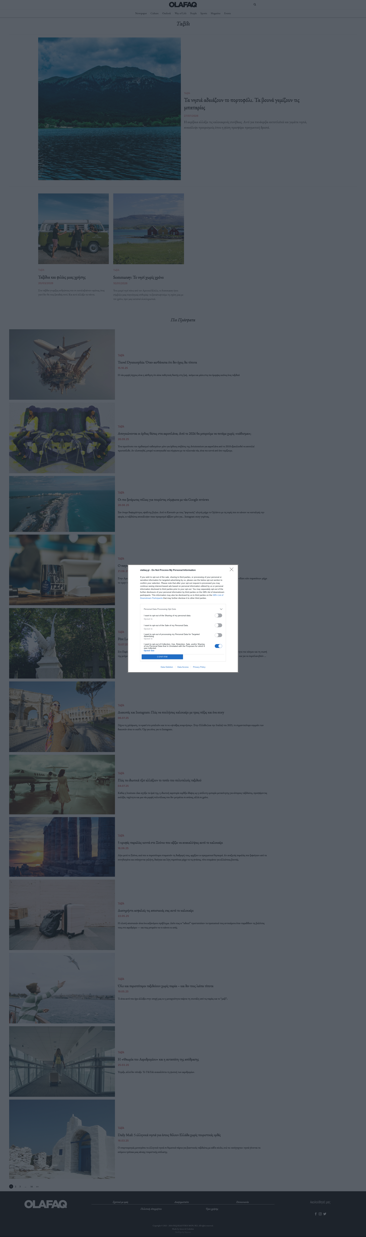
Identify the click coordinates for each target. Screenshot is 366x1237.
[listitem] (183, 609)
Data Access (183, 667)
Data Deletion (167, 667)
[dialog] (183, 618)
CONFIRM (162, 657)
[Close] (232, 570)
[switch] (218, 615)
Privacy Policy (199, 667)
